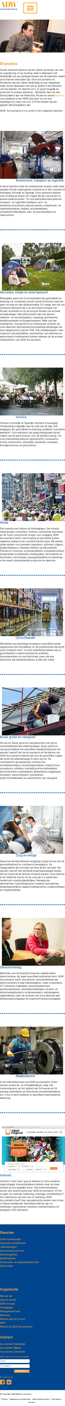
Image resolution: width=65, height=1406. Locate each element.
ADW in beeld (7, 1303)
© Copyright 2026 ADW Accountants (15, 1394)
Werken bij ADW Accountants (16, 1326)
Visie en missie (8, 1299)
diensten (59, 95)
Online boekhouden (10, 1239)
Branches (5, 1315)
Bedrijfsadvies (8, 1258)
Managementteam (10, 1311)
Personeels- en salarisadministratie (19, 1262)
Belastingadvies (9, 1254)
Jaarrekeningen (8, 1246)
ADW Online (6, 1266)
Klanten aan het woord (12, 1319)
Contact (6, 1337)
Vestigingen (6, 1307)
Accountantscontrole (12, 1250)
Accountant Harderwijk (12, 1344)
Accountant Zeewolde (12, 1351)
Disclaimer (56, 1399)
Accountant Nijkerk (10, 1347)
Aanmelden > (22, 1371)
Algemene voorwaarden (20, 1399)
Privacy (4, 1399)
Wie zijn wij (6, 1296)
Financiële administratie (13, 1243)
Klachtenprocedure (41, 1399)
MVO (3, 1322)
